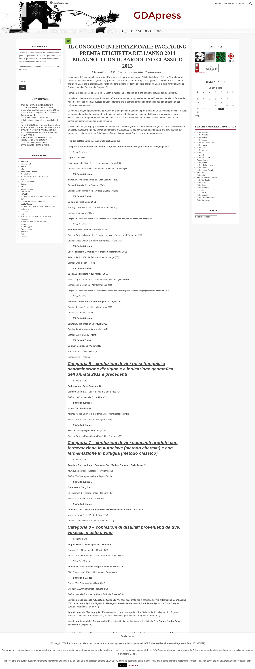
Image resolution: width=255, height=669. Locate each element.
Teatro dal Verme (203, 200)
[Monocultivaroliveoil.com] (221, 57)
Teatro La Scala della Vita (206, 198)
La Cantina (25, 209)
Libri (22, 214)
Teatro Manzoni (202, 140)
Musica (23, 224)
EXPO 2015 (25, 191)
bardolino (124, 72)
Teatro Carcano (202, 150)
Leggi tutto (133, 665)
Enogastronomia (27, 189)
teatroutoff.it (201, 193)
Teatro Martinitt (202, 163)
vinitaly (140, 72)
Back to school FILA (28, 115)
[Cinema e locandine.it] (200, 57)
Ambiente (24, 161)
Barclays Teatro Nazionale (207, 177)
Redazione (229, 4)
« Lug (197, 116)
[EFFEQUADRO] (200, 67)
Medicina (24, 219)
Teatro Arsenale (203, 188)
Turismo (24, 237)
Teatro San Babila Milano (206, 142)
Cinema (23, 179)
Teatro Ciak (201, 148)
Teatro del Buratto (203, 180)
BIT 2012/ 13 (26, 174)
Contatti (240, 4)
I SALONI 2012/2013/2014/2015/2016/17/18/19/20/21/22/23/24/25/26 (40, 196)
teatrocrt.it (200, 190)
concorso (132, 72)
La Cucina (24, 212)
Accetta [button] (123, 665)
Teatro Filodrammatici (205, 165)
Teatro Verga (201, 183)
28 (221, 109)
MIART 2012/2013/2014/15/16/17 (33, 222)
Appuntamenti (26, 164)
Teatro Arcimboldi (203, 135)
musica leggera (26, 227)
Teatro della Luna (203, 157)
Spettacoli (24, 232)
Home (218, 4)
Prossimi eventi (27, 229)
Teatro (23, 234)
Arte (22, 169)
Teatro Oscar (202, 185)
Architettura (25, 166)
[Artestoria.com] (210, 57)
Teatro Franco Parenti (205, 170)
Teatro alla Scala (203, 132)
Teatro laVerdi (202, 137)
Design (23, 186)
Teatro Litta (201, 175)
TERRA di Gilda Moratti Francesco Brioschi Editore (40, 125)
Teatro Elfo (201, 152)
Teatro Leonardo (203, 167)
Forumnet (200, 155)
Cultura (23, 184)
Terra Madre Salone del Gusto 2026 (34, 118)
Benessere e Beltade (29, 171)
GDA (113, 72)
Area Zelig (200, 173)
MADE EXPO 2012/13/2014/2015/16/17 (36, 216)
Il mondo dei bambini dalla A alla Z (34, 201)
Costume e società (28, 181)
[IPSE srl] (231, 57)
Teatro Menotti (202, 195)
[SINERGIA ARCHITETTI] (212, 67)
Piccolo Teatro (202, 160)
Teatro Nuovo (202, 145)
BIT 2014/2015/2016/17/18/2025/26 (34, 176)
